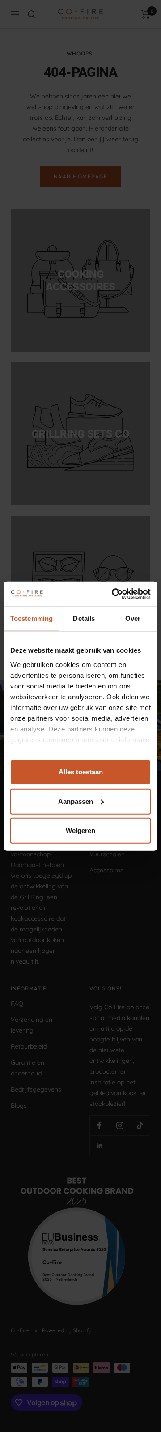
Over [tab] (132, 618)
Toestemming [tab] (31, 618)
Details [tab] (84, 618)
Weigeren (80, 830)
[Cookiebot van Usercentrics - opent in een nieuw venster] (113, 593)
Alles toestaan (81, 772)
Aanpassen (75, 801)
